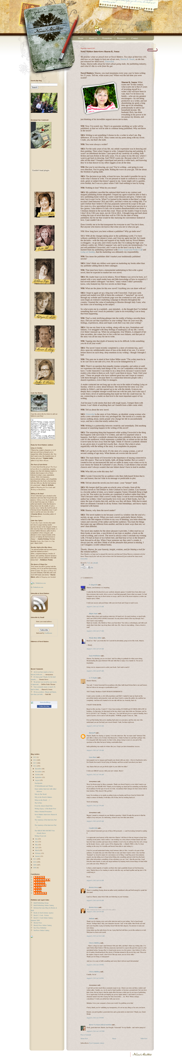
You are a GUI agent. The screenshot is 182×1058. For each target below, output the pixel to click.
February (38, 853)
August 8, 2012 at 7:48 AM (95, 774)
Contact (134, 38)
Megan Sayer (93, 613)
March (37, 850)
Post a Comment (86, 1035)
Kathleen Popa (40, 883)
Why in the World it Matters (43, 797)
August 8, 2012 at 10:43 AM (95, 936)
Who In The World (40, 794)
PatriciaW (92, 733)
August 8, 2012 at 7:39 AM (95, 750)
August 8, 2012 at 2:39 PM (95, 965)
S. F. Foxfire (93, 678)
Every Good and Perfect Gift (130, 250)
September (38, 777)
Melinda (91, 918)
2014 (35, 760)
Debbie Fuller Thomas (43, 880)
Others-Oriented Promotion (43, 812)
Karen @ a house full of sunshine (100, 1025)
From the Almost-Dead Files (43, 806)
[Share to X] (87, 567)
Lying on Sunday (88, 252)
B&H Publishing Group (41, 903)
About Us (93, 38)
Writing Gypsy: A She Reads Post (45, 809)
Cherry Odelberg (94, 943)
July (36, 839)
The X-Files (38, 803)
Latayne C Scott (41, 885)
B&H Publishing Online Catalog (44, 905)
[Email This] (81, 567)
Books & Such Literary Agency (43, 913)
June (36, 842)
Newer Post (84, 1038)
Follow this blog (44, 706)
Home (80, 38)
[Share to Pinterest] (92, 567)
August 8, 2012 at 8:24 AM (95, 880)
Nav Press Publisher (40, 928)
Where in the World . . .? (42, 800)
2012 (35, 766)
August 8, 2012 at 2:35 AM (95, 607)
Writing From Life (40, 836)
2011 (35, 859)
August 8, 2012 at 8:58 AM (95, 900)
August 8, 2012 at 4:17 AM (95, 631)
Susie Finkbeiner (94, 656)
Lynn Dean (92, 757)
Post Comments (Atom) (96, 1043)
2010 (35, 862)
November (38, 772)
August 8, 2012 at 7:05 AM (95, 726)
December (38, 769)
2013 (35, 763)
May (36, 845)
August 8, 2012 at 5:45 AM (95, 649)
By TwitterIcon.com (37, 587)
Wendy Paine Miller (95, 638)
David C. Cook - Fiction (41, 915)
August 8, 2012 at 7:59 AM (95, 806)
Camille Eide (93, 828)
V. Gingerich (93, 585)
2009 (35, 865)
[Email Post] (114, 564)
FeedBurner (48, 633)
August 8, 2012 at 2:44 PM (95, 978)
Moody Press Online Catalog (43, 925)
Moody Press (38, 923)
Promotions (107, 38)
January (37, 856)
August (37, 780)
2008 (35, 868)
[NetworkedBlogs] (44, 702)
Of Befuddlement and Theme (44, 786)
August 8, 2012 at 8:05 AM (95, 821)
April (37, 847)
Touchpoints (38, 783)
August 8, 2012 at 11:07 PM (95, 1031)
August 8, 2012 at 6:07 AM (95, 671)
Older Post (144, 1038)
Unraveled (109, 61)
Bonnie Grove (93, 887)
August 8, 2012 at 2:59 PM (95, 1018)
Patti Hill (39, 888)
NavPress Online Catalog (41, 930)
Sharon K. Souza (127, 59)
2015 (35, 757)
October (37, 774)
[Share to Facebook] (89, 567)
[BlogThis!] (84, 567)
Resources (121, 38)
